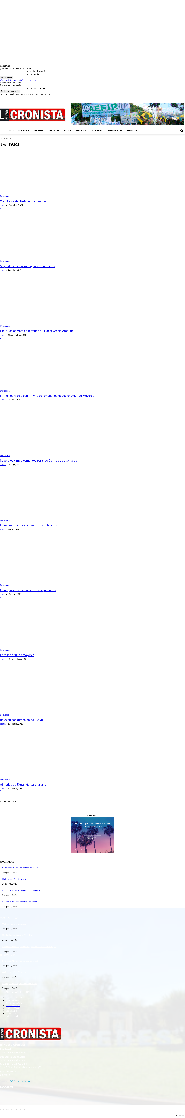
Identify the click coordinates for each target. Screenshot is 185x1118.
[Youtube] (183, 97)
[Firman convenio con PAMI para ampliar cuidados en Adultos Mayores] (48, 368)
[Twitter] (179, 97)
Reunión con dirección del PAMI (21, 720)
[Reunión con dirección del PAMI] (48, 692)
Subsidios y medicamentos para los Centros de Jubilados (38, 460)
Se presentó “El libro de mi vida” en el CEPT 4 (21, 868)
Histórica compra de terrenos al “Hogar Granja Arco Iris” (37, 331)
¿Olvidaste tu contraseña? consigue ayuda (19, 80)
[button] (181, 130)
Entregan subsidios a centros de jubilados (28, 590)
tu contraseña (33, 74)
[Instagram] (175, 97)
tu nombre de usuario (36, 71)
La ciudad (4, 715)
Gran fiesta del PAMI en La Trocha (23, 201)
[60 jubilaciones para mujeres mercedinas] (48, 238)
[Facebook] (171, 97)
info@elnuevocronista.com (19, 1081)
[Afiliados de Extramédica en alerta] (48, 757)
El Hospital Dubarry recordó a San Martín (19, 902)
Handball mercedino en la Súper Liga (17, 935)
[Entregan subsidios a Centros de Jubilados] (48, 498)
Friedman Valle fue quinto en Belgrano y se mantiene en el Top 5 (29, 947)
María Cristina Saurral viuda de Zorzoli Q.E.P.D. (22, 890)
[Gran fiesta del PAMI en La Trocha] (48, 174)
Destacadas (5, 196)
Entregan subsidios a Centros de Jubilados (28, 525)
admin (3, 205)
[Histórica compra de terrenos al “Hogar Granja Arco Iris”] (48, 303)
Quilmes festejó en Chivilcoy (14, 879)
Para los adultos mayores (17, 655)
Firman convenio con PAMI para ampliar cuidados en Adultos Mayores (47, 395)
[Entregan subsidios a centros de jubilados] (48, 563)
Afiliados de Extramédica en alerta (23, 784)
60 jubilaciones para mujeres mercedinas (27, 266)
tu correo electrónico (36, 88)
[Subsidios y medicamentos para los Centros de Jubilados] (48, 433)
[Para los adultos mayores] (48, 627)
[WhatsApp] (18, 1094)
